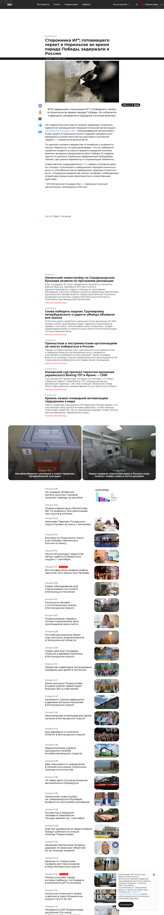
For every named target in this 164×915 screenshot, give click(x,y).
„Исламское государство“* (60, 130)
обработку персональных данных (129, 893)
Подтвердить (126, 905)
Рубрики (86, 4)
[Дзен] (130, 105)
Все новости (43, 4)
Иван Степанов (62, 216)
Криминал (49, 58)
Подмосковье (71, 4)
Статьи (57, 4)
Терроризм (57, 58)
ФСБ (64, 58)
